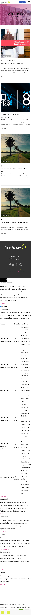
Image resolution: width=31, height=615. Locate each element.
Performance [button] (4, 514)
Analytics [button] (3, 531)
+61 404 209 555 (15, 256)
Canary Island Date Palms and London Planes (14, 222)
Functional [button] (3, 496)
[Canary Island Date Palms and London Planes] (15, 202)
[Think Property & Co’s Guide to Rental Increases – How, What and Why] (15, 43)
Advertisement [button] (4, 549)
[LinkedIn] (17, 264)
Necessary (4, 306)
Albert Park (6, 56)
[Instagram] (20, 264)
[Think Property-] (5, 2)
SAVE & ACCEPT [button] (5, 584)
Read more (3, 76)
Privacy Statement (12, 271)
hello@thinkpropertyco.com (15, 259)
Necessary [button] (3, 303)
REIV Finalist (5, 117)
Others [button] (2, 569)
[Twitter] (13, 264)
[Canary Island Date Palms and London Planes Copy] (15, 148)
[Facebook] (10, 264)
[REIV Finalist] (15, 97)
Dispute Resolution (21, 271)
